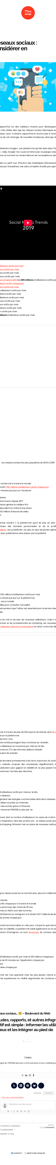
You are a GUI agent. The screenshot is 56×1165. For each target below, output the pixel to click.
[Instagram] (30, 1075)
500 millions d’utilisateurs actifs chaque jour (27, 487)
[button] (4, 13)
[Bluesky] (34, 1086)
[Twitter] (22, 1075)
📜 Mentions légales (34, 1153)
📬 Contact (16, 1153)
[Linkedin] (26, 1075)
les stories (34, 932)
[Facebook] (33, 1075)
